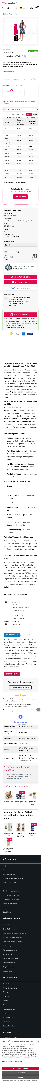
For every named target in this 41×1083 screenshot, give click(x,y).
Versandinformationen (10, 903)
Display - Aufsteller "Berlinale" (20, 835)
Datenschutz (7, 996)
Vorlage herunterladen (22, 315)
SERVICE (6, 1013)
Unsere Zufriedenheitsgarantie (13, 878)
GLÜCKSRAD (7, 912)
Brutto (35, 114)
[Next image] (34, 31)
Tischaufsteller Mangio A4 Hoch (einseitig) (8, 849)
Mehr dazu (23, 268)
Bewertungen (7, 971)
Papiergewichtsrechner (10, 950)
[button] (23, 8)
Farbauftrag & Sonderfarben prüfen (14, 933)
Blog (4, 866)
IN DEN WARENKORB (21, 277)
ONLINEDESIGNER (21, 282)
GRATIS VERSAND (33, 51)
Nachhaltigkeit (7, 984)
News (5, 870)
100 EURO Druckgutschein (11, 891)
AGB (4, 1005)
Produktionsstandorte (10, 988)
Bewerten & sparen (9, 908)
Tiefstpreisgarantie (9, 874)
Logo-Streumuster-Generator (12, 941)
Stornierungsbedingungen (11, 899)
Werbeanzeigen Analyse (10, 958)
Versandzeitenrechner (10, 954)
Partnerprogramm (9, 1009)
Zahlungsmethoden (9, 887)
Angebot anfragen (9, 967)
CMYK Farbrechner (9, 929)
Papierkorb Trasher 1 (32, 834)
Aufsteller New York (8, 834)
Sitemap (6, 1001)
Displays (5, 14)
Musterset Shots (8, 801)
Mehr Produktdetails (9, 72)
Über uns (6, 992)
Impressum (7, 1022)
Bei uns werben (8, 1017)
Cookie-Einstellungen (10, 1026)
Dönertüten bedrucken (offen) (32, 802)
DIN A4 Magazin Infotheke (15, 774)
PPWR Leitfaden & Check (11, 895)
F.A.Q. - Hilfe (7, 925)
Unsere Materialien (9, 963)
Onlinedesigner (8, 946)
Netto (28, 114)
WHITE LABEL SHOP (9, 882)
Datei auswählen (20, 197)
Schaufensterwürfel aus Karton (20, 802)
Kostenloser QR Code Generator (13, 937)
